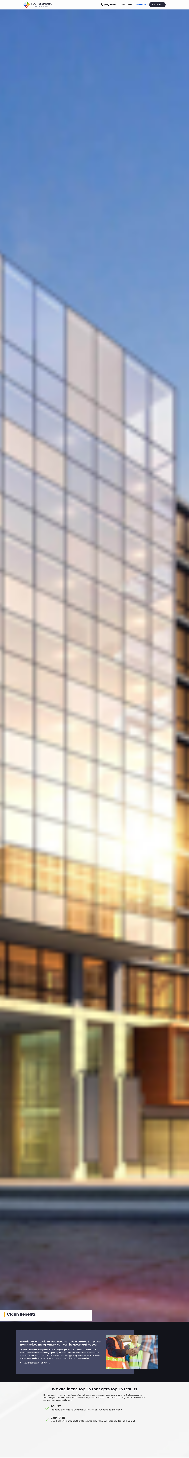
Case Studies (126, 4)
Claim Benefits (141, 4)
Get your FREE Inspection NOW (33, 1363)
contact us (157, 5)
